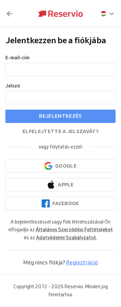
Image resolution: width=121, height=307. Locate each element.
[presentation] (107, 13)
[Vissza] (9, 14)
